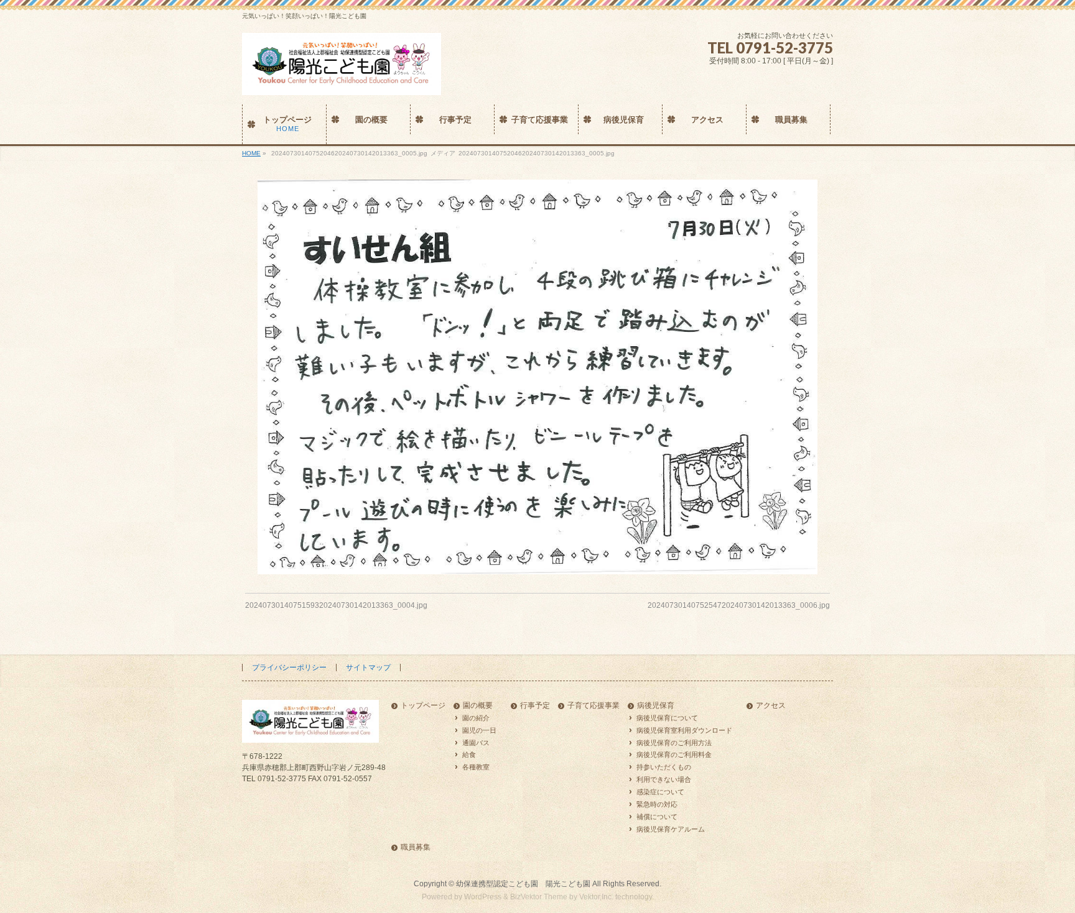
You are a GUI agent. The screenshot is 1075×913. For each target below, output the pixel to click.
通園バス (476, 742)
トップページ (423, 706)
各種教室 (476, 767)
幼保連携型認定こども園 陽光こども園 (523, 883)
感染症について (660, 792)
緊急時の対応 (656, 804)
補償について (656, 816)
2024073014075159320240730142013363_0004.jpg (336, 605)
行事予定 (535, 706)
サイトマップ (368, 667)
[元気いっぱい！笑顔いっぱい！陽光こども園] (341, 81)
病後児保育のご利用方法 (674, 742)
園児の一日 (479, 730)
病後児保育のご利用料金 (674, 754)
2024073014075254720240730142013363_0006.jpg (739, 605)
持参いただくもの (663, 767)
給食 (469, 754)
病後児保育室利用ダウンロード (684, 730)
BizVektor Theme (538, 896)
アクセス (771, 706)
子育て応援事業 (593, 706)
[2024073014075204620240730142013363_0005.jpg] (537, 377)
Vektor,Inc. (596, 896)
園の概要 (478, 706)
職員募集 (415, 847)
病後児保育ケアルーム (670, 829)
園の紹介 (476, 718)
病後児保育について (667, 718)
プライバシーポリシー (289, 667)
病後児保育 (655, 706)
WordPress (482, 896)
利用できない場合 (663, 779)
